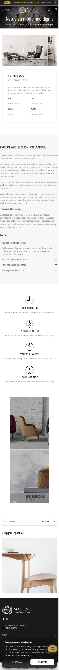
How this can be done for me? (14, 243)
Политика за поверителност (18, 655)
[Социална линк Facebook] (3, 619)
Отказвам (17, 662)
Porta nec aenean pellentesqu (14, 265)
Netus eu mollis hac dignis (23, 25)
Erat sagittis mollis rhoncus (13, 270)
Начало (8, 25)
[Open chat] (52, 648)
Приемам (42, 662)
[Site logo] (29, 10)
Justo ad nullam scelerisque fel (14, 259)
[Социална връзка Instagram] (7, 619)
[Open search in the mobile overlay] (49, 9)
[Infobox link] (29, 305)
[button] (29, 50)
